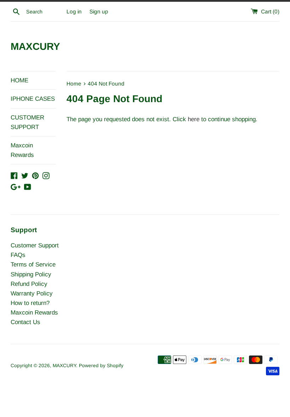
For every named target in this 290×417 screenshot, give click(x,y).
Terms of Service (33, 264)
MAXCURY (35, 46)
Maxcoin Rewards (22, 150)
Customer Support (35, 245)
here (193, 119)
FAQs (18, 255)
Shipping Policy (31, 274)
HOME (19, 80)
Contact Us (25, 322)
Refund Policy (29, 284)
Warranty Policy (32, 293)
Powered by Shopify (101, 365)
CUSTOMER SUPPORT (27, 122)
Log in (74, 11)
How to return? (30, 303)
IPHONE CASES (33, 98)
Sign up (98, 11)
